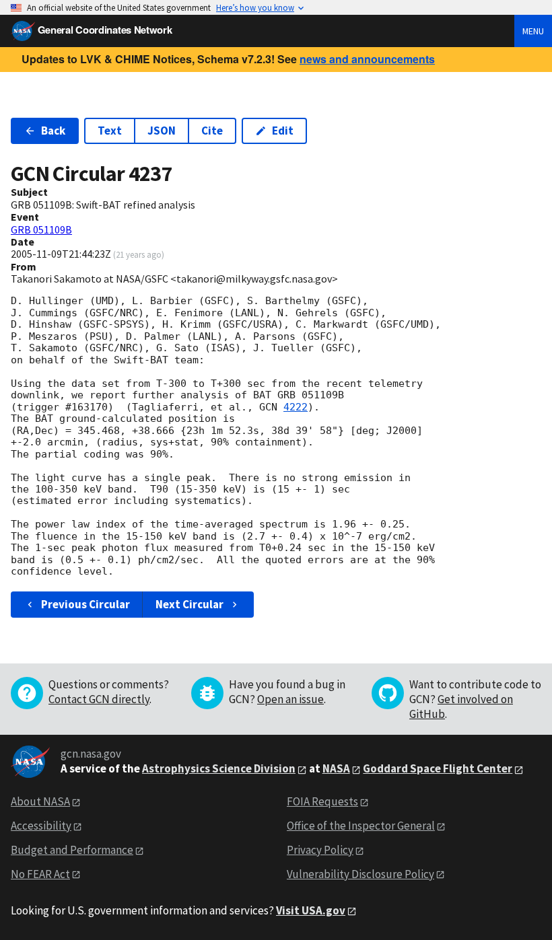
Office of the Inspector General (361, 825)
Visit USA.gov (310, 910)
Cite (212, 130)
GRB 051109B (41, 229)
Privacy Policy (320, 849)
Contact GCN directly (98, 699)
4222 (295, 407)
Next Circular (189, 604)
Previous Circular (85, 604)
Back (53, 130)
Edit (283, 130)
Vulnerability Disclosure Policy (360, 874)
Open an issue (290, 699)
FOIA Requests (322, 801)
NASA (336, 768)
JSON (161, 130)
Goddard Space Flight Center (437, 768)
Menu (533, 31)
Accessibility (41, 825)
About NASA (40, 801)
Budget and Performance (72, 849)
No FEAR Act (40, 874)
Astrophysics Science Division (219, 768)
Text (110, 130)
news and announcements (367, 59)
